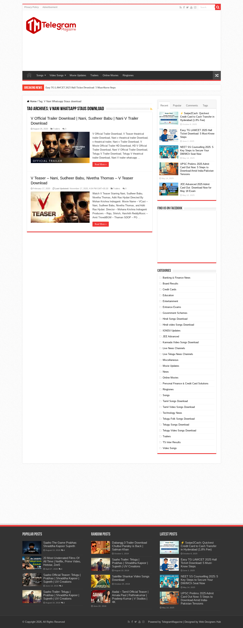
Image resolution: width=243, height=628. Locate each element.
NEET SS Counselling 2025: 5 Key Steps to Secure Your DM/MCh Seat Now (196, 150)
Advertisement (50, 7)
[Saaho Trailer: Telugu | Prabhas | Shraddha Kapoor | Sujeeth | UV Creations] (31, 596)
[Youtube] (191, 7)
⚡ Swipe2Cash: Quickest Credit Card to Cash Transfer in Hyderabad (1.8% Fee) (197, 117)
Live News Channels (174, 348)
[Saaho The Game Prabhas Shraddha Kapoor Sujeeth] (31, 547)
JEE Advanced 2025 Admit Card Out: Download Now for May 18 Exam (195, 187)
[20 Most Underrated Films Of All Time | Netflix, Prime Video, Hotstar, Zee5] (31, 562)
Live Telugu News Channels (178, 354)
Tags (205, 105)
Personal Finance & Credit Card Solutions (185, 383)
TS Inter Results (172, 442)
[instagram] (195, 7)
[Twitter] (187, 7)
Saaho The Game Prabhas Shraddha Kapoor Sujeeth (60, 544)
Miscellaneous (170, 360)
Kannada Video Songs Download (181, 342)
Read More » (101, 164)
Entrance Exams (172, 307)
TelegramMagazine (172, 621)
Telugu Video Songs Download (179, 430)
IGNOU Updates (172, 330)
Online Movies (110, 75)
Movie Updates (78, 75)
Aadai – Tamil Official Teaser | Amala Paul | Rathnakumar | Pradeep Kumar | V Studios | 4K (130, 597)
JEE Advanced (171, 336)
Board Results (170, 283)
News (166, 371)
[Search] (218, 7)
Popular (177, 105)
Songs (39, 75)
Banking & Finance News (176, 277)
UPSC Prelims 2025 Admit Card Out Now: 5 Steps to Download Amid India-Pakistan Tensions (197, 598)
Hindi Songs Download (175, 318)
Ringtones (128, 75)
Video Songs (57, 75)
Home (29, 75)
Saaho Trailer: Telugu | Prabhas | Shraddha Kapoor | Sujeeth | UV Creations (61, 595)
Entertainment (170, 301)
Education (168, 295)
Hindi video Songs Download (178, 324)
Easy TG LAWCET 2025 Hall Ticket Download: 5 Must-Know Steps (81, 87)
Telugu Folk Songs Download (179, 418)
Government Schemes (175, 313)
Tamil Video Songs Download (179, 407)
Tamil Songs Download (175, 401)
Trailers (94, 75)
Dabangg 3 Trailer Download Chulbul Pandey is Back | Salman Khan (129, 546)
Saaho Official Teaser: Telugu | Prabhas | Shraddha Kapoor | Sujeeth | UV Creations (62, 578)
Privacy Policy (31, 7)
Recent (164, 105)
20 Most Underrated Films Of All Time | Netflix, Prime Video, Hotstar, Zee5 (62, 561)
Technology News (172, 412)
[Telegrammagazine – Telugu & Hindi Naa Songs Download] (51, 24)
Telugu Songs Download (176, 424)
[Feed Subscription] (151, 109)
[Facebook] (184, 7)
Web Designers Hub (210, 621)
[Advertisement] (149, 40)
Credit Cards (169, 289)
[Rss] (180, 7)
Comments (192, 105)
